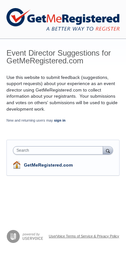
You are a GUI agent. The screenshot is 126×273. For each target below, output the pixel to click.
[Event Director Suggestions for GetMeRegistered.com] (63, 19)
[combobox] (59, 150)
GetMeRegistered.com (48, 165)
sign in (60, 120)
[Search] (108, 150)
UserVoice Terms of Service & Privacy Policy (84, 236)
